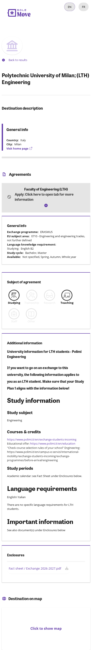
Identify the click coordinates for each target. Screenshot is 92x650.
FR (83, 7)
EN (69, 7)
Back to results (18, 60)
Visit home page (17, 148)
